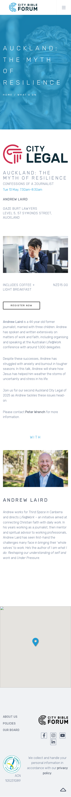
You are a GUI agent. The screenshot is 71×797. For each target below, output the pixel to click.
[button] (35, 642)
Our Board (11, 730)
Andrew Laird (26, 500)
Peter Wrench (35, 412)
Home (8, 95)
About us (10, 717)
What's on (27, 95)
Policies (9, 723)
